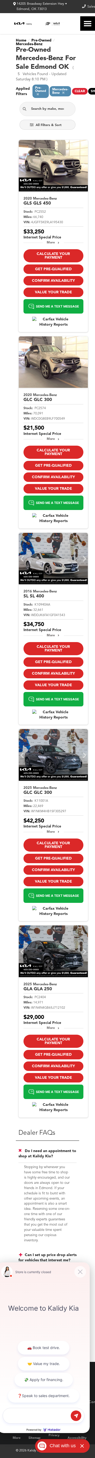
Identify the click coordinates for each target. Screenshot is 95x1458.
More (51, 242)
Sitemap (34, 1438)
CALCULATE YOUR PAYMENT (53, 255)
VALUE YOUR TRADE (53, 292)
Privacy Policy (54, 1438)
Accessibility (77, 1438)
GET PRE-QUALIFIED (53, 269)
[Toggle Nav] (87, 23)
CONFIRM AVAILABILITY (53, 281)
